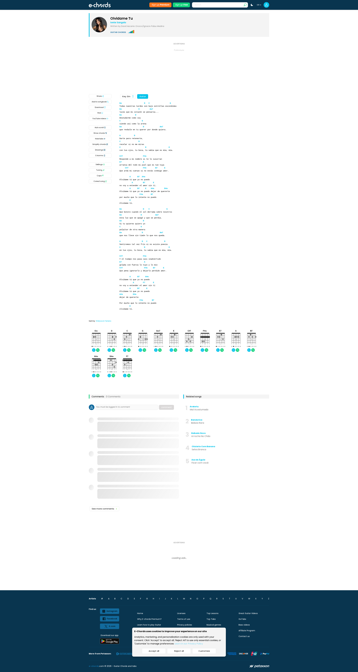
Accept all (154, 650)
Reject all (179, 650)
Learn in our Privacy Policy (189, 643)
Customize (204, 650)
